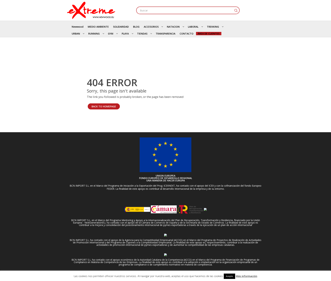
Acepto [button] (229, 276)
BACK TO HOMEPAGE (104, 106)
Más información (246, 276)
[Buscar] (236, 10)
